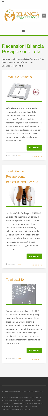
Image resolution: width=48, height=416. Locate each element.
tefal (19, 156)
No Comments (37, 156)
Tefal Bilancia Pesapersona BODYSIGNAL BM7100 (22, 176)
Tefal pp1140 (15, 279)
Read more (34, 148)
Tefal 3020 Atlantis (19, 77)
